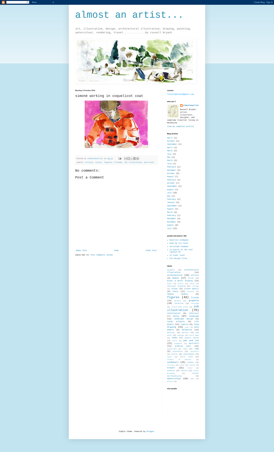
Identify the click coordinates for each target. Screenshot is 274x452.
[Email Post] (120, 159)
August (170, 177)
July (169, 154)
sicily (174, 354)
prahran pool (183, 346)
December (171, 170)
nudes (174, 338)
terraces (171, 365)
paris (174, 341)
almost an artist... (129, 15)
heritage (195, 303)
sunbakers (173, 362)
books (169, 284)
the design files (178, 258)
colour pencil (191, 289)
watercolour (174, 378)
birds (191, 278)
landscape (194, 316)
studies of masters (179, 359)
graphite (194, 300)
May (168, 157)
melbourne (187, 330)
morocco (171, 333)
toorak (192, 365)
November (171, 222)
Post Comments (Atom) (102, 255)
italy (176, 316)
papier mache (192, 338)
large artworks (176, 322)
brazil (181, 284)
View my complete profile (180, 126)
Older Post (151, 250)
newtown (180, 335)
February (171, 167)
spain (169, 357)
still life (186, 357)
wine (192, 379)
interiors (194, 313)
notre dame (194, 335)
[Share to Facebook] (134, 158)
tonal (182, 365)
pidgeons (178, 343)
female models (177, 294)
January (171, 202)
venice (184, 371)
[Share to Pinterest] (137, 158)
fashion (190, 291)
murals (185, 333)
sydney (190, 362)
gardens (177, 301)
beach (175, 278)
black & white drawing (180, 281)
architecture (174, 275)
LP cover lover (177, 255)
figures (108, 162)
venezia (171, 371)
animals (171, 270)
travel (171, 368)
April (170, 138)
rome (196, 349)
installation (173, 313)
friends (118, 162)
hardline (179, 303)
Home (116, 250)
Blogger (150, 431)
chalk (192, 284)
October (171, 141)
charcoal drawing (176, 286)
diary (175, 291)
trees (190, 368)
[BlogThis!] (128, 158)
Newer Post (81, 250)
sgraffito (194, 351)
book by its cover (179, 243)
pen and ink (191, 340)
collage (195, 286)
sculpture (178, 351)
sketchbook (188, 354)
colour (98, 162)
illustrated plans (179, 307)
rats (185, 349)
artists (89, 162)
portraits (149, 162)
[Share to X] (131, 158)
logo (187, 327)
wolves (170, 381)
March (170, 151)
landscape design (183, 319)
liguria (184, 324)
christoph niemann (179, 247)
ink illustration (133, 162)
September (172, 144)
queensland (172, 349)
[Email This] (125, 158)
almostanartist (191, 105)
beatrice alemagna (179, 240)
